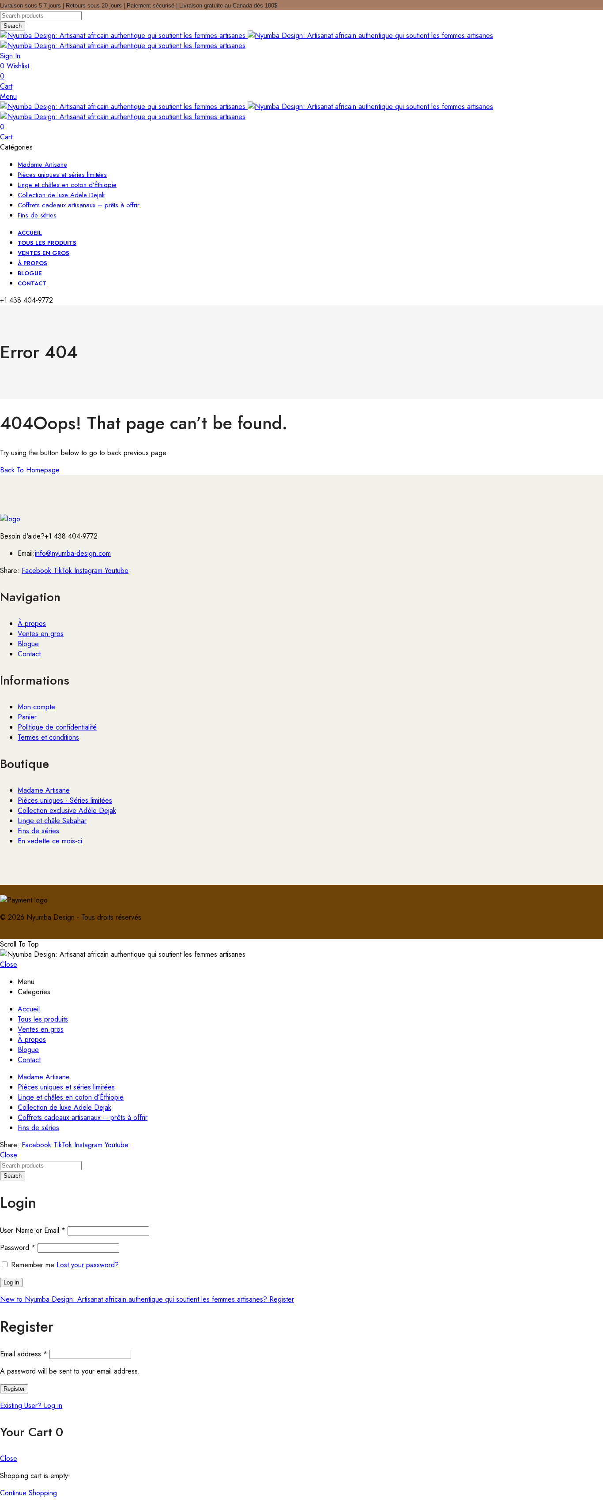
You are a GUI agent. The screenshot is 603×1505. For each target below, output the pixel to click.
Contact (29, 654)
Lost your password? (88, 1265)
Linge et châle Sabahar (52, 821)
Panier (27, 717)
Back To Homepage (30, 470)
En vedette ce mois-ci (50, 841)
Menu (8, 96)
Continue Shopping (28, 1493)
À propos (32, 623)
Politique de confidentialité (57, 727)
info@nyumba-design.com (73, 553)
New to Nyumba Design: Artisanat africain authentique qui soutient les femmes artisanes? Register (147, 1299)
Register (14, 1388)
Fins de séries (38, 831)
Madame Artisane (44, 790)
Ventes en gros (41, 634)
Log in (11, 1282)
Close (8, 964)
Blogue (28, 644)
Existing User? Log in (31, 1405)
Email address (23, 1354)
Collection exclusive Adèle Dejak (67, 810)
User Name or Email (32, 1230)
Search (13, 25)
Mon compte (36, 707)
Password (17, 1248)
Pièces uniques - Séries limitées (65, 800)
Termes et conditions (48, 737)
